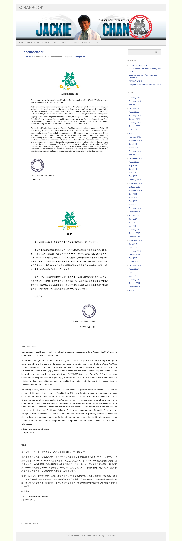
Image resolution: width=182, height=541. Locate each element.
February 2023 (135, 115)
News (36, 43)
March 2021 (133, 133)
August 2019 (134, 162)
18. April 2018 (27, 57)
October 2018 (134, 187)
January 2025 (134, 105)
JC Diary (45, 43)
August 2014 (134, 269)
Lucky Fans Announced (138, 65)
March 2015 (133, 262)
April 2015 (133, 258)
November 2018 (135, 183)
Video (84, 43)
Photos (75, 43)
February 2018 (135, 208)
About (29, 43)
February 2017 (135, 230)
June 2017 (133, 222)
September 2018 (135, 190)
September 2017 (135, 212)
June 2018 (133, 198)
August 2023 (134, 112)
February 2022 (135, 123)
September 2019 (135, 158)
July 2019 (133, 165)
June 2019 (133, 169)
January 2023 (134, 119)
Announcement (32, 52)
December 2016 (135, 237)
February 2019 (135, 180)
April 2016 (133, 247)
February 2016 (135, 251)
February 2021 (135, 137)
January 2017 (134, 233)
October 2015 (134, 255)
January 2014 (134, 283)
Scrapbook (31, 7)
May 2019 (133, 173)
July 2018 (133, 194)
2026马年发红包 (135, 81)
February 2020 (135, 151)
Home (21, 43)
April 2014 (133, 272)
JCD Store (93, 43)
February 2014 (135, 280)
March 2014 (133, 276)
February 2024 (135, 108)
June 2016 (133, 244)
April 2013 (133, 290)
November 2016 (135, 240)
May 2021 (133, 130)
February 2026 (135, 98)
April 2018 (133, 201)
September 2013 (135, 287)
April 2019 (133, 176)
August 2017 (134, 215)
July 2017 (133, 219)
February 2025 (135, 101)
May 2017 (133, 226)
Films (54, 43)
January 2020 (134, 155)
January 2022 (134, 126)
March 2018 (133, 205)
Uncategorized (79, 57)
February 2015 (135, 265)
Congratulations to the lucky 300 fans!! (145, 85)
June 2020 (133, 144)
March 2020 (133, 148)
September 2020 (135, 140)
